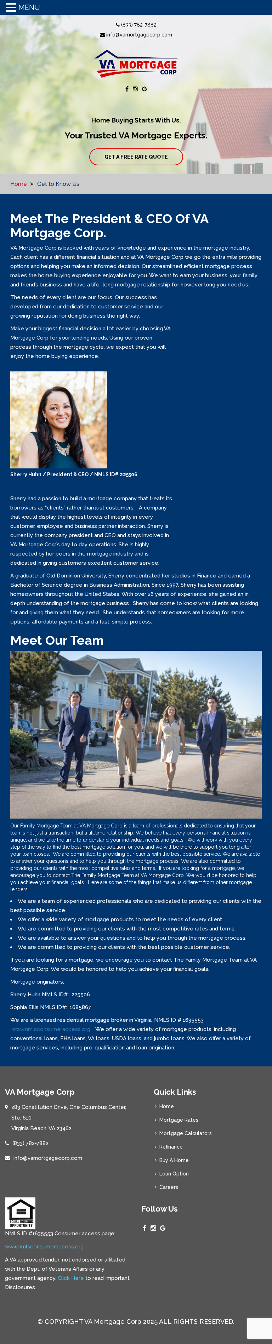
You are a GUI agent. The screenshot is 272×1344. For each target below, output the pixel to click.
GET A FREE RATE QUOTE (136, 157)
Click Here (71, 1278)
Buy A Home (174, 1160)
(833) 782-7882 (138, 25)
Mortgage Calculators (185, 1133)
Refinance (171, 1147)
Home (18, 184)
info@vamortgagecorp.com (138, 35)
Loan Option (174, 1174)
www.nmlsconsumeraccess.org (44, 1246)
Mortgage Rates (178, 1120)
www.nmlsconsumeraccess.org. (52, 1029)
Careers (168, 1187)
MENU (29, 7)
